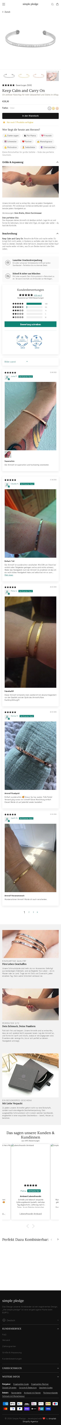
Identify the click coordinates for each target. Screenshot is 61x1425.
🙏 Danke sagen (11, 135)
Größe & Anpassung (12, 162)
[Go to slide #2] (24, 76)
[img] (10, 372)
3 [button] (33, 912)
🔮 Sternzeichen (47, 147)
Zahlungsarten (9, 1346)
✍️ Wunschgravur (44, 141)
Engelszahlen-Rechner (40, 1384)
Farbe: (8, 107)
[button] (8, 85)
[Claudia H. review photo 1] (30, 523)
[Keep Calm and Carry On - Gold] (7, 1279)
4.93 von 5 (38, 295)
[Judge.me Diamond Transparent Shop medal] (36, 340)
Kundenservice (11, 1328)
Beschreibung (9, 233)
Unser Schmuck (12, 1368)
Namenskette (16, 1392)
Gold (53, 108)
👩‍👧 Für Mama (30, 135)
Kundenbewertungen (12, 1358)
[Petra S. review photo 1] (30, 642)
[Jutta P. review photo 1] (30, 416)
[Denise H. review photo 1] (30, 755)
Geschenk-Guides (45, 1387)
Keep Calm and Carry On (16, 1271)
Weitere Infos (11, 1376)
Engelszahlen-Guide (21, 1384)
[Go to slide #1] (9, 76)
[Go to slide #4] (53, 76)
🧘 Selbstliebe (28, 147)
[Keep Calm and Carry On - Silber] (3, 1279)
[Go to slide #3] (38, 76)
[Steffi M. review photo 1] (30, 858)
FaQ (4, 1334)
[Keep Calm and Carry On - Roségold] (10, 1279)
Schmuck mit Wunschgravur (13, 1396)
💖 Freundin (46, 135)
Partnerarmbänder (50, 1392)
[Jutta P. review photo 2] (8, 454)
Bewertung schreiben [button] (30, 324)
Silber (49, 108)
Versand (6, 1339)
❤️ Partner (27, 141)
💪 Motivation (10, 147)
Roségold (57, 108)
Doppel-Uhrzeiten (9, 1387)
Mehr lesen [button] (9, 574)
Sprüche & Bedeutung (28, 1387)
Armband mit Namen (32, 1392)
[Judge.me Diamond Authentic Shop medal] (22, 340)
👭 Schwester (10, 141)
